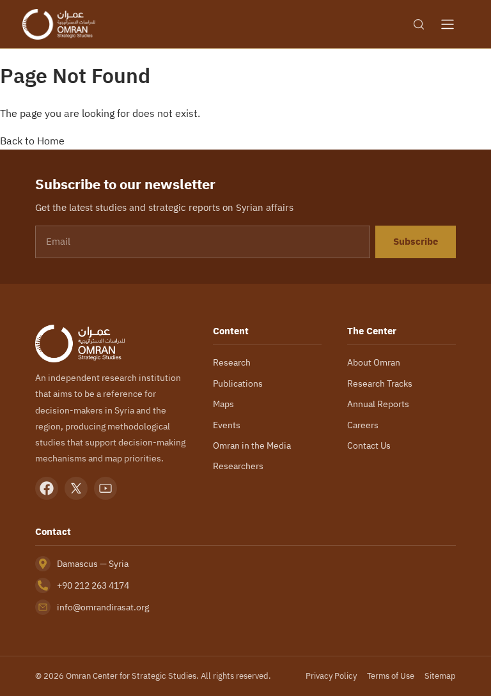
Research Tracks (379, 383)
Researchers (238, 466)
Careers (362, 425)
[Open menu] (447, 24)
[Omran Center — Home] (58, 24)
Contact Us (369, 445)
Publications (238, 383)
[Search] (419, 24)
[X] (76, 488)
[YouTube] (105, 488)
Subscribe (415, 242)
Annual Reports (378, 404)
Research (232, 362)
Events (226, 425)
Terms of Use (390, 675)
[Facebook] (46, 488)
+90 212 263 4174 (93, 585)
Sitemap (440, 675)
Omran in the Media (252, 445)
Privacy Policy (331, 675)
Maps (223, 404)
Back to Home (32, 140)
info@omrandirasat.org (103, 607)
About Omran (373, 362)
